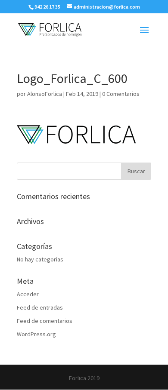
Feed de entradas (40, 307)
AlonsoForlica (44, 94)
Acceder (28, 294)
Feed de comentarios (44, 321)
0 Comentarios (121, 94)
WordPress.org (36, 334)
